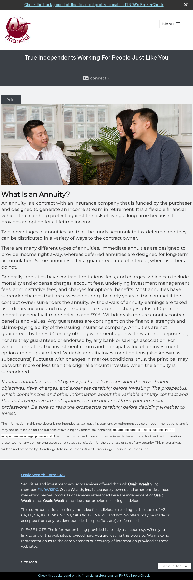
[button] (171, 24)
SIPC (54, 489)
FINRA (43, 489)
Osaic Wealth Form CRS (43, 475)
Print (11, 99)
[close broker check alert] (186, 5)
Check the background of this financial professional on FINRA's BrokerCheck (93, 4)
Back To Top (172, 566)
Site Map (29, 562)
